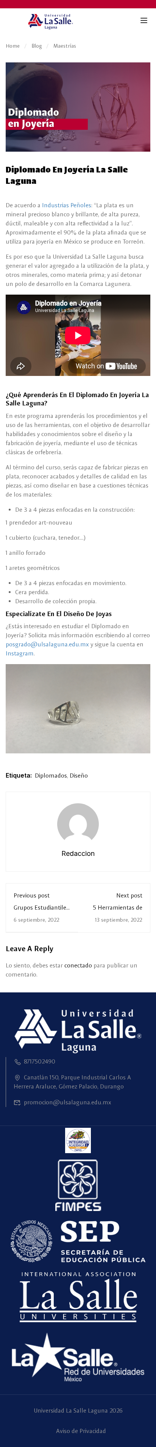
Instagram (20, 653)
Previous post (32, 895)
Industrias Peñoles (66, 205)
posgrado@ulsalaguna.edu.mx (47, 644)
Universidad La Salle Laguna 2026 (78, 1410)
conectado (78, 965)
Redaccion (78, 853)
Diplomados (51, 775)
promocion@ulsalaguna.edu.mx (67, 1102)
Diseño (79, 775)
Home (13, 46)
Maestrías (64, 46)
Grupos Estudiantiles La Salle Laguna (41, 911)
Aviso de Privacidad (81, 1431)
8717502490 (39, 1061)
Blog (36, 46)
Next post (129, 895)
